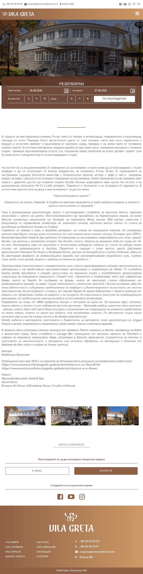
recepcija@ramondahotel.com (42, 4)
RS (134, 4)
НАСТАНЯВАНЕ (14, 547)
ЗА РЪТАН (43, 542)
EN (138, 4)
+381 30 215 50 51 (89, 546)
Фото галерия (70, 445)
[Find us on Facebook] (120, 4)
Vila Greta (12, 542)
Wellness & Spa (46, 547)
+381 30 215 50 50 (13, 4)
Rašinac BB (67, 4)
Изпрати (106, 471)
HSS (84, 571)
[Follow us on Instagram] (129, 4)
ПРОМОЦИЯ (44, 552)
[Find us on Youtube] (125, 4)
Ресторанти (13, 552)
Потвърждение (114, 99)
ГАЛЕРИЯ (42, 557)
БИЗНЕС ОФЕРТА (15, 557)
